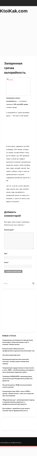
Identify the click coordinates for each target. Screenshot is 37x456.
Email (6, 262)
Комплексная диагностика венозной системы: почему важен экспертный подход (15, 361)
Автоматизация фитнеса (11, 355)
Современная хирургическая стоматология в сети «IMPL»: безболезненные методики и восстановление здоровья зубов (18, 370)
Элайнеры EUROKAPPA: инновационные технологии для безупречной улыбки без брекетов (17, 378)
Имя (6, 253)
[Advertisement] (18, 35)
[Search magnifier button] (33, 283)
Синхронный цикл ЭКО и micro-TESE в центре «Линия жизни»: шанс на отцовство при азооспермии (18, 393)
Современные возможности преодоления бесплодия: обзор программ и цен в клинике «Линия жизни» (17, 342)
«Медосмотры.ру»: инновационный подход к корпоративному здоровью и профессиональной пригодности (18, 402)
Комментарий (9, 230)
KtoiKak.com (14, 10)
